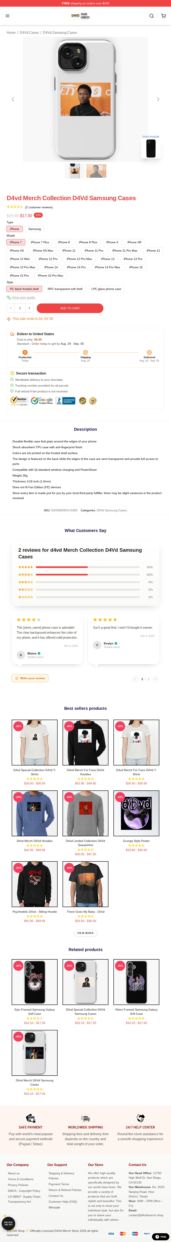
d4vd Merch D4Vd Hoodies (35, 841)
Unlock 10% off (8, 1223)
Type (10, 222)
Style (10, 282)
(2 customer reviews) (39, 207)
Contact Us (56, 1195)
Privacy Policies (18, 1185)
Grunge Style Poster (136, 841)
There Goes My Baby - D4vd (85, 911)
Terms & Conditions (21, 1179)
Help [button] (163, 1236)
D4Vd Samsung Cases (60, 32)
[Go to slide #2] (96, 171)
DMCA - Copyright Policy (24, 1190)
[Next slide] (157, 99)
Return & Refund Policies (65, 1190)
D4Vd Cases (29, 32)
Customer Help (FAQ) (63, 1201)
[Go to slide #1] (75, 171)
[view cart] (163, 15)
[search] (151, 15)
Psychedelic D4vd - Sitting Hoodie (35, 911)
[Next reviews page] (155, 679)
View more (85, 933)
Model (11, 235)
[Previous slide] (13, 99)
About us (14, 1173)
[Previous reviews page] (135, 679)
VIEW (34, 761)
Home (11, 32)
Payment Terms (59, 1184)
